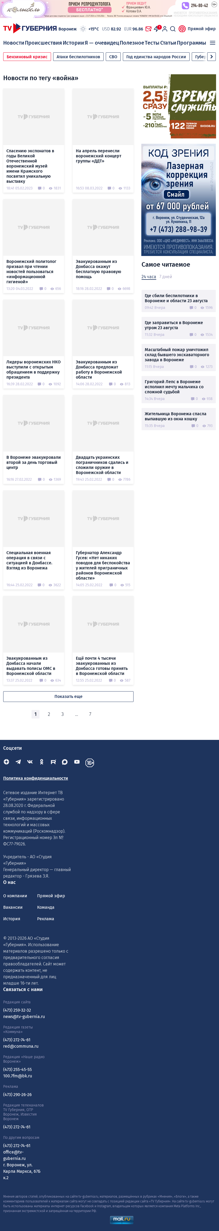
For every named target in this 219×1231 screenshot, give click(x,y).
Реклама (45, 918)
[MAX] (65, 763)
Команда (45, 907)
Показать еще (68, 696)
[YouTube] (77, 763)
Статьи (168, 43)
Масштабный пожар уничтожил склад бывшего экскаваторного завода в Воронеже (177, 354)
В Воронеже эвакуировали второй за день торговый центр (33, 462)
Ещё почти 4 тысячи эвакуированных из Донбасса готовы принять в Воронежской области (102, 666)
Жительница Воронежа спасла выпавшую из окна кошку (175, 416)
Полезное (132, 43)
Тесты (152, 43)
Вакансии (13, 907)
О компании (15, 895)
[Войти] (165, 29)
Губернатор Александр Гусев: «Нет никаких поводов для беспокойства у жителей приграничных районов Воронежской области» (103, 565)
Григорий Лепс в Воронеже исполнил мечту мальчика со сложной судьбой (174, 386)
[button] (211, 56)
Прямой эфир (202, 28)
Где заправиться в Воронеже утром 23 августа (174, 325)
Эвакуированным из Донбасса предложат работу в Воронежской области (99, 369)
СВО (113, 56)
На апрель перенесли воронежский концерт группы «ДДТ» (98, 156)
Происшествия (43, 43)
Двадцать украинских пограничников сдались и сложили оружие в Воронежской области (102, 465)
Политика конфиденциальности (35, 778)
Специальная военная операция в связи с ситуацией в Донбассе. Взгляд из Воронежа (29, 560)
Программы (191, 43)
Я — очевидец (102, 43)
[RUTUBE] (53, 763)
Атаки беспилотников (78, 56)
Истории (73, 43)
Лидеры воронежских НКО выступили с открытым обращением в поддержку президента (33, 369)
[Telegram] (18, 763)
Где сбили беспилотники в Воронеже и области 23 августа (176, 298)
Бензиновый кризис (27, 56)
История (11, 918)
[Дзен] (6, 763)
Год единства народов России (156, 56)
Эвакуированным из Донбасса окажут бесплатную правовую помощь (98, 269)
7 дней (165, 276)
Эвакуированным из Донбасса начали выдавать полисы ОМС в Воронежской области (30, 666)
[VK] (30, 763)
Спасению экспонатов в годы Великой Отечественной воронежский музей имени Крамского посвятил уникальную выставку (30, 166)
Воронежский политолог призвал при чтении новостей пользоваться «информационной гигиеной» (31, 271)
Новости (13, 43)
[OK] (41, 763)
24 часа (149, 276)
